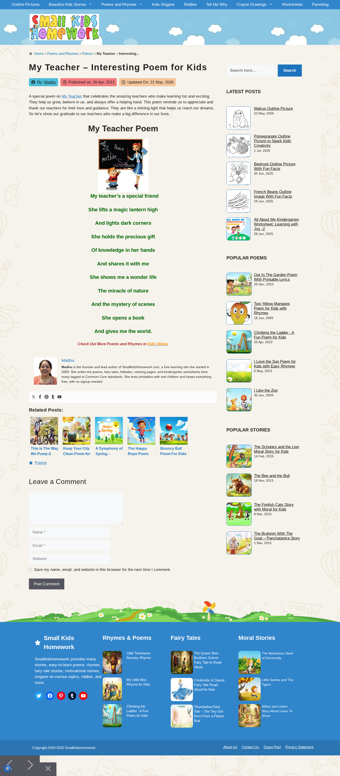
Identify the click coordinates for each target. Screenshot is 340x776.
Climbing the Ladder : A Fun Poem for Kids (274, 334)
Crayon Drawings (251, 4)
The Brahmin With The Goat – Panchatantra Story (277, 535)
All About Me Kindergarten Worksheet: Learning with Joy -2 (276, 224)
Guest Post (272, 747)
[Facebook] (40, 397)
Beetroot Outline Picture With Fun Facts (274, 166)
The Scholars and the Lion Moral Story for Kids (276, 449)
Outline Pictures (26, 4)
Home (38, 53)
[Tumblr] (53, 397)
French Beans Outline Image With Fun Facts (273, 194)
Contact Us (250, 747)
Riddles (190, 4)
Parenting (320, 4)
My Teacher (72, 96)
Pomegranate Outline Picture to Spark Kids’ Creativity (273, 141)
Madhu (50, 82)
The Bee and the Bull (272, 476)
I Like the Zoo (266, 390)
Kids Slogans (163, 4)
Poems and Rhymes (119, 4)
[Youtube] (59, 397)
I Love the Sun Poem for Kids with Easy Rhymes (275, 363)
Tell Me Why (216, 4)
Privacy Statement (299, 747)
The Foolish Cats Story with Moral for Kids (274, 506)
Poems (87, 53)
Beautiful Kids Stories (67, 4)
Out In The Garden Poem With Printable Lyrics (275, 277)
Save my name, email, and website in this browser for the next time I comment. (102, 569)
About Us (230, 747)
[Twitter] (33, 397)
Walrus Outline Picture (273, 108)
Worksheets (292, 4)
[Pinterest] (46, 397)
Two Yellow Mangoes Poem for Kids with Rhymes (272, 308)
